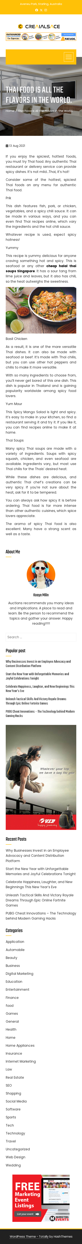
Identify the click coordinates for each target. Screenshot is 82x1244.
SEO (9, 1085)
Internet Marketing (21, 1061)
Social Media (16, 1101)
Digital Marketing (19, 973)
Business (13, 965)
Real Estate (15, 1077)
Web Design (15, 1157)
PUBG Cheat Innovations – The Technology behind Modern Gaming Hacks (40, 714)
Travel (11, 1141)
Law (9, 1069)
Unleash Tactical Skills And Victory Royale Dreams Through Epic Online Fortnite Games (36, 701)
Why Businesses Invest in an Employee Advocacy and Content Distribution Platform (38, 664)
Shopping (13, 1093)
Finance (12, 997)
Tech (10, 1125)
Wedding (13, 1165)
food (10, 1005)
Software (13, 1109)
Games (12, 1013)
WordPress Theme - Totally (29, 1237)
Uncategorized (18, 1149)
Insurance (14, 1053)
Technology (15, 1133)
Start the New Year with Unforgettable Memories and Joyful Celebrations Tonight (37, 676)
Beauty (11, 958)
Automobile (15, 950)
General (12, 1021)
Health (11, 1029)
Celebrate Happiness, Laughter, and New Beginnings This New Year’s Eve (40, 689)
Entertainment (17, 989)
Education (14, 981)
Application (15, 941)
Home (10, 1037)
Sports (11, 1117)
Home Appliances (20, 1045)
